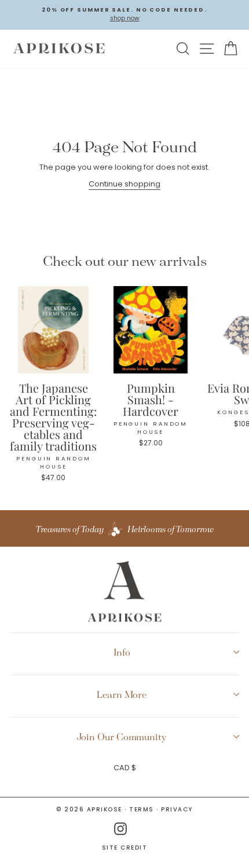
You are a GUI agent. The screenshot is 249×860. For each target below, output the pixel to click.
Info (121, 652)
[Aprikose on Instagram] (120, 829)
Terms (141, 809)
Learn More (122, 694)
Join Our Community (121, 736)
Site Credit (125, 848)
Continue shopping (124, 183)
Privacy (177, 809)
